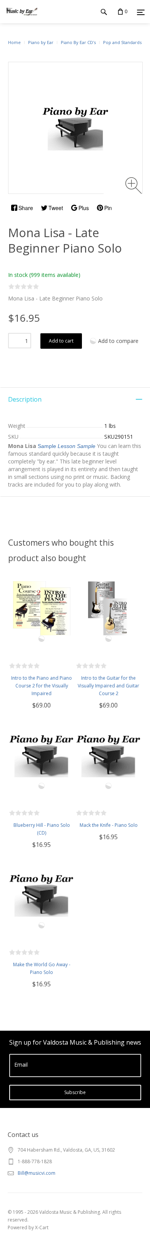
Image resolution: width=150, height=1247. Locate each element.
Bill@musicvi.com (36, 1173)
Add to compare (118, 340)
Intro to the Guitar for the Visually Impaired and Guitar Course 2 (108, 686)
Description (25, 399)
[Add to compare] (41, 638)
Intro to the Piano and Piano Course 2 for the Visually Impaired (41, 686)
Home (14, 42)
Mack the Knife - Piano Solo (109, 825)
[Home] (22, 19)
